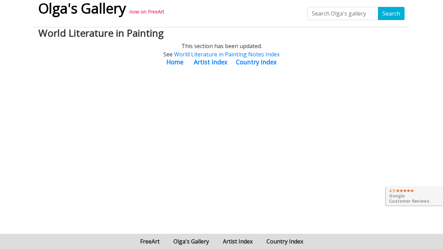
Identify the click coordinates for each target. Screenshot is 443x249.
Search (391, 13)
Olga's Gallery (191, 241)
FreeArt (156, 11)
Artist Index (210, 62)
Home (174, 62)
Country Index (256, 62)
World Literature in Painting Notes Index (227, 54)
